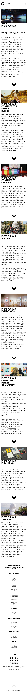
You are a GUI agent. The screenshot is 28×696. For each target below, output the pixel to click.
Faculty (14, 613)
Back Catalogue (14, 646)
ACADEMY (14, 608)
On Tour (14, 603)
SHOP (14, 641)
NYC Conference (14, 602)
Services (14, 579)
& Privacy (15, 589)
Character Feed (14, 623)
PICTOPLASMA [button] (10, 3)
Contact (14, 592)
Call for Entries (14, 626)
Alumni (14, 615)
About (14, 578)
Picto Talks (14, 635)
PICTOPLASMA (14, 573)
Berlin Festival (14, 601)
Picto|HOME (12, 428)
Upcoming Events (14, 599)
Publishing (14, 580)
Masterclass (14, 612)
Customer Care (14, 647)
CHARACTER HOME (14, 619)
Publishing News (14, 645)
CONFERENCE (14, 596)
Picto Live (14, 636)
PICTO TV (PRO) (14, 631)
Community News (14, 622)
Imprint (14, 590)
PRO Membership (14, 637)
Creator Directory (14, 625)
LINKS (14, 586)
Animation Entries (14, 604)
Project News (14, 576)
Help (14, 627)
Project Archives (14, 582)
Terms (12, 589)
